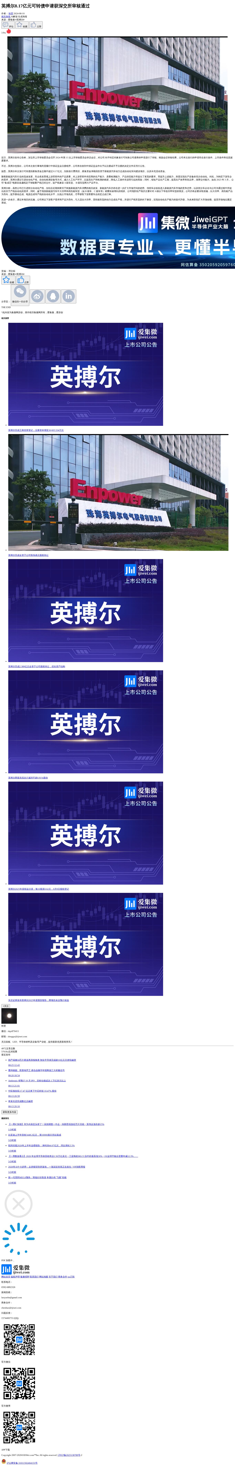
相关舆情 (6, 16)
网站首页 (5, 1276)
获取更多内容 (9, 1112)
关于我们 (53, 1276)
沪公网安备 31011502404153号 (22, 1463)
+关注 (6, 1006)
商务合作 (62, 1276)
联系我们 (34, 1276)
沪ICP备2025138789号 (69, 1455)
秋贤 (11, 13)
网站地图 (43, 1276)
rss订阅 (71, 1276)
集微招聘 (24, 1276)
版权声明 (15, 1276)
